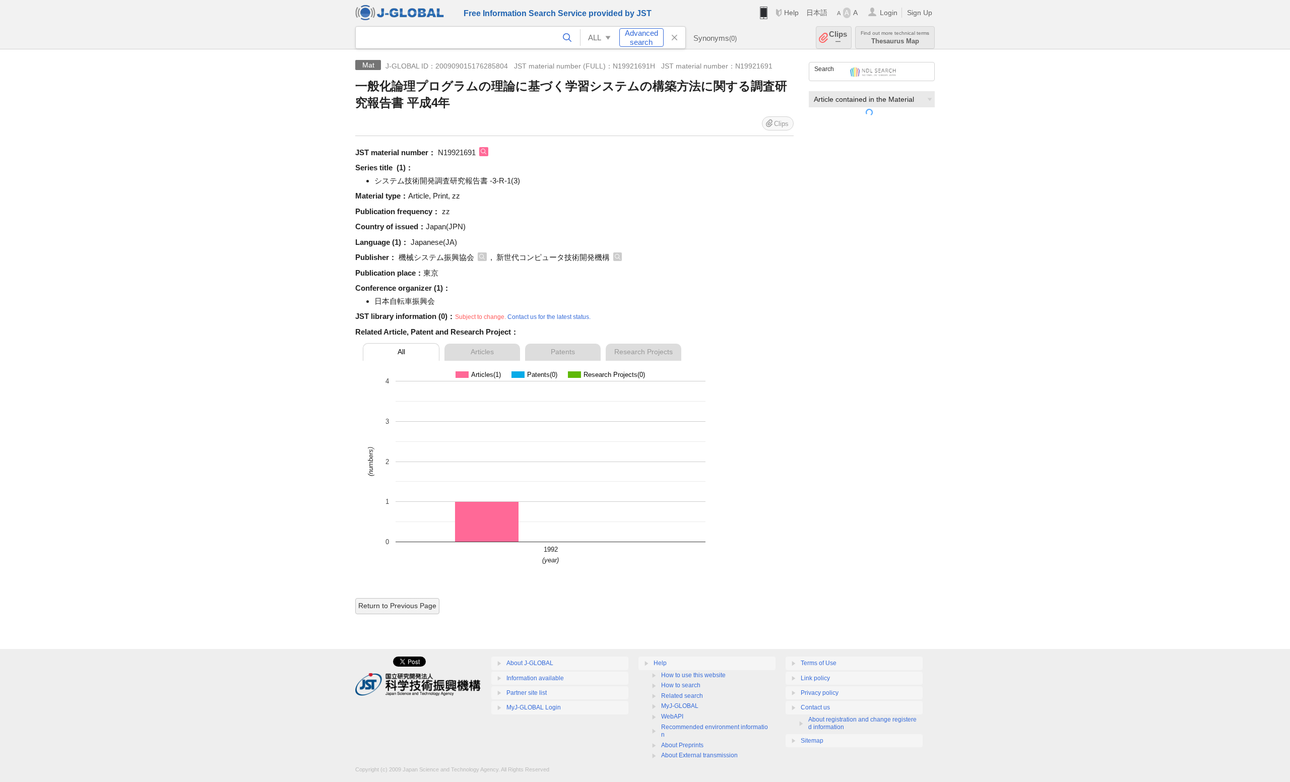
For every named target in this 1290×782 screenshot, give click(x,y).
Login (888, 13)
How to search (680, 685)
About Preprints (682, 745)
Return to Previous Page (397, 606)
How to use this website (693, 675)
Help (791, 13)
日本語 (816, 13)
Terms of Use (818, 663)
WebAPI (672, 716)
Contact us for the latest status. (549, 316)
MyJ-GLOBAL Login (533, 707)
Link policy (815, 678)
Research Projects (643, 352)
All (401, 352)
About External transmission (699, 755)
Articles (482, 352)
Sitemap (812, 740)
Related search (682, 695)
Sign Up (919, 13)
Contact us (815, 707)
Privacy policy (819, 692)
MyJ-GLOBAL (679, 705)
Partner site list (526, 692)
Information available (535, 678)
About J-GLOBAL (529, 663)
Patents (563, 352)
